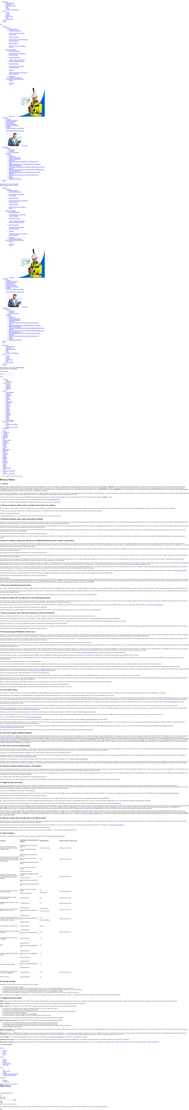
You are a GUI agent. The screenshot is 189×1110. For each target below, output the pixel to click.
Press (7, 17)
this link (24, 531)
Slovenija (8, 415)
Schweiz (8, 411)
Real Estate (11, 151)
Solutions (8, 28)
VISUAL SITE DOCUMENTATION (15, 79)
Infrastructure (12, 156)
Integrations (11, 76)
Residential (24, 174)
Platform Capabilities (11, 49)
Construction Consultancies (12, 125)
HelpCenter (8, 4)
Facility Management (14, 152)
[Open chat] (1, 1102)
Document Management (17, 59)
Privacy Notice (6, 1071)
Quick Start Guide (10, 3)
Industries (5, 147)
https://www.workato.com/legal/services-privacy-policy (42, 670)
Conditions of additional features (10, 1074)
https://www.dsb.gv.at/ (153, 1042)
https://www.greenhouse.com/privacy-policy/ (93, 813)
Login (4, 21)
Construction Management (16, 32)
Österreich (8, 405)
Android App (6, 1081)
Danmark (8, 393)
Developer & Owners (11, 121)
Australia (8, 384)
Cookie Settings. (103, 1106)
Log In (13, 184)
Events (7, 8)
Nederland (8, 403)
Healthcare (11, 177)
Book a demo (3, 184)
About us (8, 15)
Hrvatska (8, 399)
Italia (7, 400)
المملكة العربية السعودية (12, 424)
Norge (7, 404)
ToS (4, 1070)
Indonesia (8, 387)
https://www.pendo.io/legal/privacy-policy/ (12, 741)
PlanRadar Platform (13, 29)
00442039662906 (20, 367)
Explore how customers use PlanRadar (17, 137)
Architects (8, 126)
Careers (7, 13)
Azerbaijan (8, 385)
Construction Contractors (12, 120)
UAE (7, 425)
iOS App (5, 1080)
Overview (8, 119)
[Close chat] (4, 1098)
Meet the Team (9, 16)
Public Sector (24, 161)
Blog (7, 7)
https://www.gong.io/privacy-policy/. (28, 756)
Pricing (4, 180)
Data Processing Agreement (9, 1075)
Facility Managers (10, 123)
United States (9, 381)
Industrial (26, 169)
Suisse (7, 416)
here (68, 523)
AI (3, 181)
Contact (8, 12)
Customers (5, 117)
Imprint (4, 1072)
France (7, 397)
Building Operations (18, 39)
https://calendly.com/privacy (180, 570)
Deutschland (9, 395)
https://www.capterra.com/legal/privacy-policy (139, 564)
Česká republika (9, 392)
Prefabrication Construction (15, 178)
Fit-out (10, 176)
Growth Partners (10, 19)
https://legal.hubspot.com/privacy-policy (30, 709)
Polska (7, 408)
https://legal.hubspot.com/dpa (9, 709)
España (7, 396)
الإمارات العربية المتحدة (11, 427)
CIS (7, 389)
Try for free (9, 184)
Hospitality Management (14, 158)
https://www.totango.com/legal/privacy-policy (13, 727)
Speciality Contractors (11, 124)
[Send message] (15, 1100)
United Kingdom (10, 420)
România (8, 409)
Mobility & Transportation (27, 166)
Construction (12, 149)
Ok (1, 1109)
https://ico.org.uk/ (120, 1042)
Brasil (7, 380)
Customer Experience (11, 5)
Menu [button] (17, 184)
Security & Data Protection (12, 9)
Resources (5, 1)
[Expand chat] (1, 1098)
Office (25, 163)
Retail (10, 155)
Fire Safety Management (25, 171)
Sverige (7, 417)
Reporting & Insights (16, 65)
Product (5, 26)
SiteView (11, 98)
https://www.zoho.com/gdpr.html (34, 717)
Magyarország (9, 401)
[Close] (16, 1104)
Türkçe (7, 419)
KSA (7, 423)
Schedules (18, 72)
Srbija (7, 412)
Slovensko (8, 413)
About (4, 11)
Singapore (8, 388)
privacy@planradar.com (54, 499)
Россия (7, 407)
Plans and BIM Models (17, 53)
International (6, 428)
